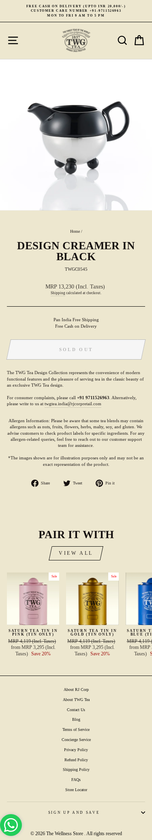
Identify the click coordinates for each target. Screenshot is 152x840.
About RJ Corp (76, 689)
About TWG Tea (76, 699)
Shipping (58, 293)
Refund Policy (76, 760)
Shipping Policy (76, 769)
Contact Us (76, 709)
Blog (76, 719)
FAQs (76, 779)
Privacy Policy (76, 749)
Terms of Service (76, 729)
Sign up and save (74, 813)
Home (75, 231)
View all (76, 553)
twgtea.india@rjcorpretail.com (73, 403)
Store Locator (76, 789)
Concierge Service (76, 739)
